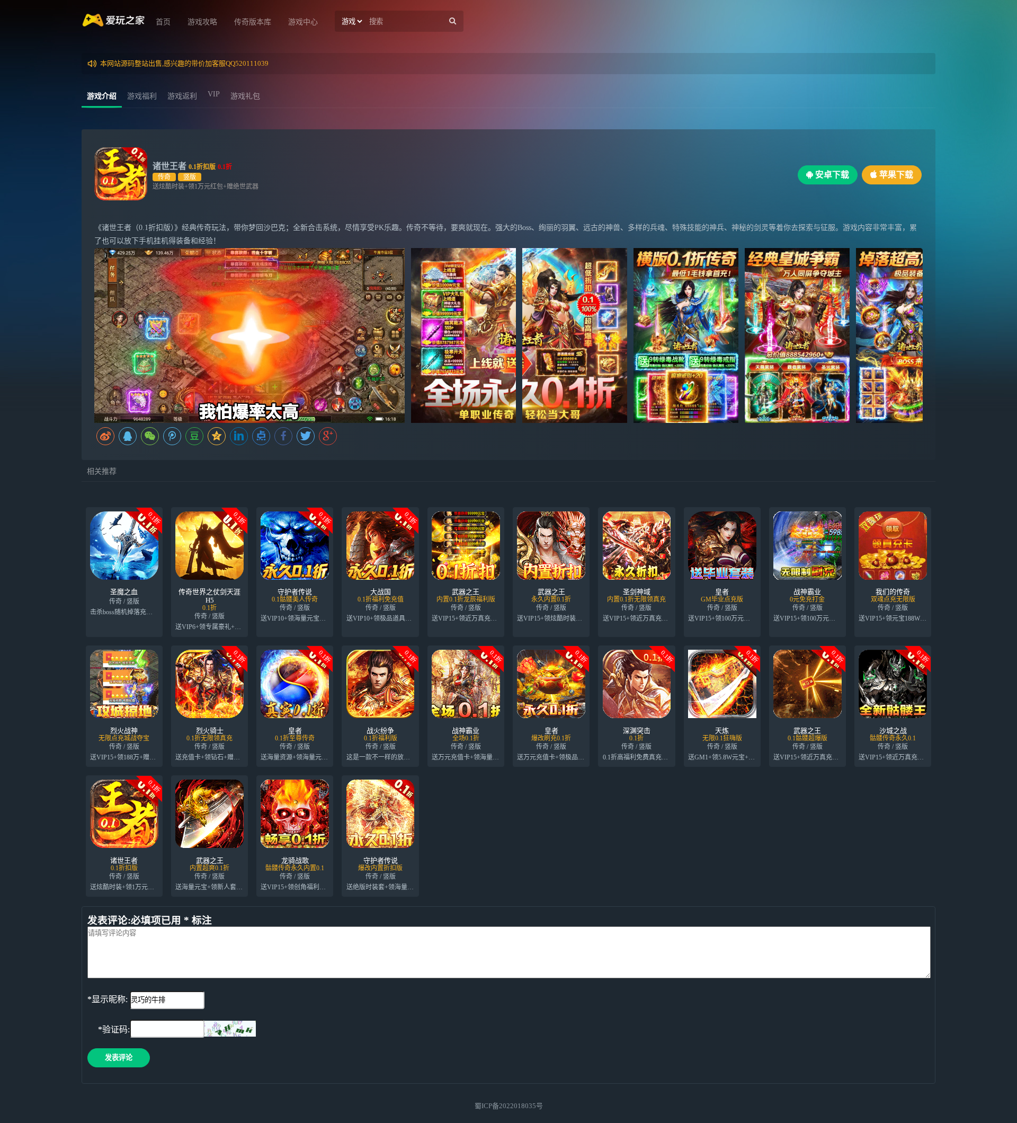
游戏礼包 (245, 96)
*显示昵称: (107, 999)
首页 (163, 22)
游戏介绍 (102, 96)
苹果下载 (895, 174)
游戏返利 (182, 96)
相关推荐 (102, 471)
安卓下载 (831, 174)
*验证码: (108, 1029)
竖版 (189, 177)
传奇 (164, 177)
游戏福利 (142, 96)
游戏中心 (303, 22)
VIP (214, 94)
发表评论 (118, 1058)
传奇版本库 (252, 22)
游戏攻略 (202, 22)
